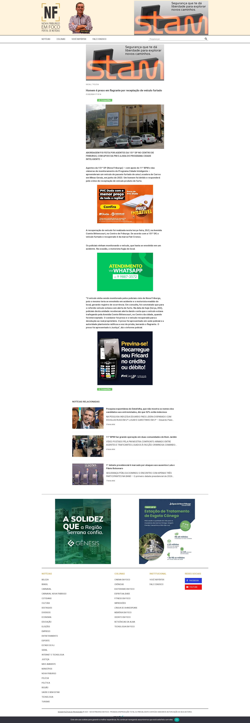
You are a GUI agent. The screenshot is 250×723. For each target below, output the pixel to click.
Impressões (120, 603)
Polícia (96, 84)
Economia (46, 617)
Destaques (47, 608)
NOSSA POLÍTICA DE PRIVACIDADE (70, 712)
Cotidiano (47, 598)
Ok (177, 720)
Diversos (46, 612)
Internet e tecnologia (53, 655)
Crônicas (119, 584)
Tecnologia (47, 697)
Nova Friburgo (49, 673)
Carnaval (46, 589)
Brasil (45, 584)
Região (45, 687)
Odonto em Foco (122, 617)
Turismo (46, 701)
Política (46, 683)
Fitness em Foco (122, 598)
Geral (45, 650)
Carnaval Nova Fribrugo (54, 594)
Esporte (46, 640)
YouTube (193, 587)
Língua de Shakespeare (125, 608)
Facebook (194, 580)
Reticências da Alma (124, 622)
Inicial (88, 84)
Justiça (45, 659)
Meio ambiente (49, 664)
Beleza (45, 579)
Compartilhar (106, 100)
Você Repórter (79, 39)
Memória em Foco (123, 612)
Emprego (46, 631)
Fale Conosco (99, 39)
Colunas (61, 39)
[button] (206, 39)
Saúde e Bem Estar (51, 692)
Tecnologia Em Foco (124, 626)
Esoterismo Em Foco (124, 589)
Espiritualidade (122, 594)
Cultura (46, 603)
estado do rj (48, 645)
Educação (46, 622)
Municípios (47, 669)
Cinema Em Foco (122, 579)
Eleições (46, 626)
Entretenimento (50, 636)
